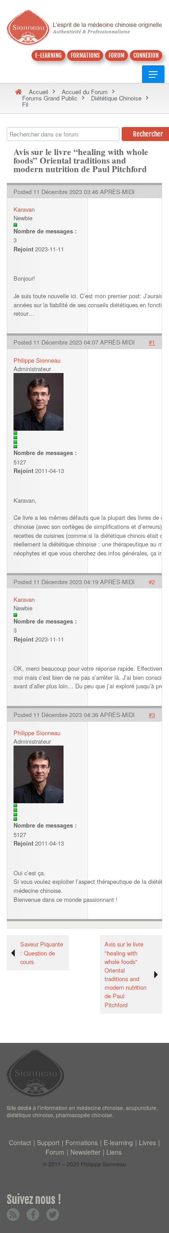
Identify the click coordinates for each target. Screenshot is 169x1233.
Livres (147, 1142)
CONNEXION (146, 55)
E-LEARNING (48, 55)
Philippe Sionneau (37, 360)
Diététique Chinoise (116, 98)
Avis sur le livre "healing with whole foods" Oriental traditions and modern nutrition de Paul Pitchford (125, 974)
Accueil (38, 91)
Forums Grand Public (50, 98)
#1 (152, 342)
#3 (152, 714)
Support (48, 1142)
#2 (152, 582)
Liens (114, 1151)
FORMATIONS (85, 55)
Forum (55, 1151)
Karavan (24, 209)
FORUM (116, 55)
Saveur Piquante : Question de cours (41, 952)
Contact (20, 1142)
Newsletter (85, 1151)
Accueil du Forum (85, 91)
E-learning (118, 1142)
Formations (81, 1142)
